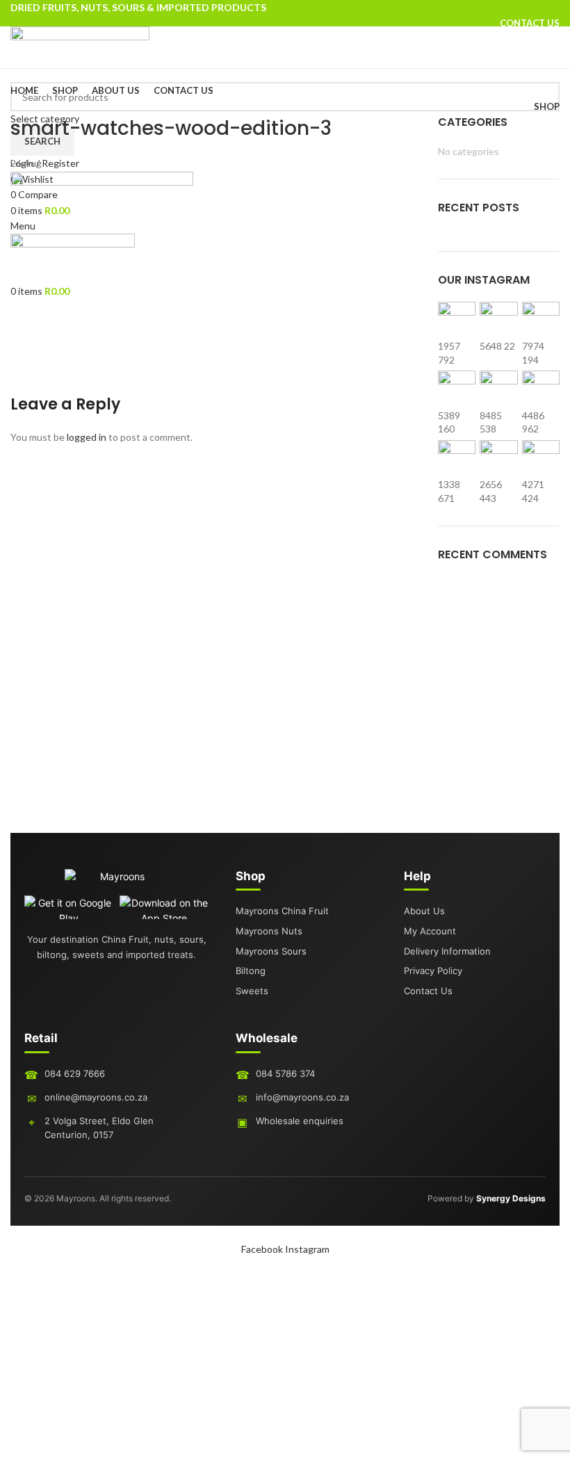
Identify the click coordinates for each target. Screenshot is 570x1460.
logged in (86, 437)
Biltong (251, 970)
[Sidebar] (17, 1274)
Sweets (252, 990)
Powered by (486, 1198)
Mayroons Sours (271, 951)
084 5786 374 (285, 1073)
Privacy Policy (433, 970)
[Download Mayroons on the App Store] (164, 907)
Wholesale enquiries (299, 1120)
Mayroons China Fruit (282, 910)
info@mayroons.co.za (302, 1097)
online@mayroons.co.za (95, 1097)
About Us (424, 910)
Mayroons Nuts (269, 930)
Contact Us (428, 990)
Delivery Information (447, 951)
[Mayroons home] (117, 882)
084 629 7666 (74, 1073)
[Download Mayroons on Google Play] (69, 907)
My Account (430, 930)
